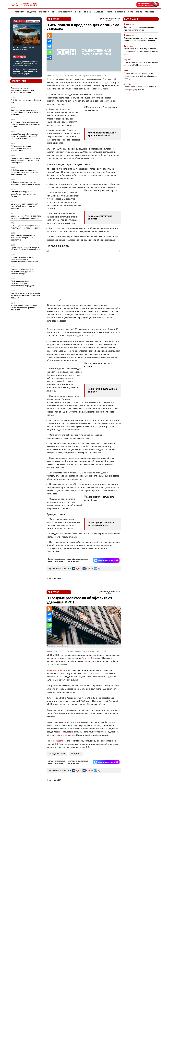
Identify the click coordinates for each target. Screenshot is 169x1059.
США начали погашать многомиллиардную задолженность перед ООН (23, 283)
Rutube (89, 569)
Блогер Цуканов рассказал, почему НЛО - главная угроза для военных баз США (25, 63)
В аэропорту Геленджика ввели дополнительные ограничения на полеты (25, 124)
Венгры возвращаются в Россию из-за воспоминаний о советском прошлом (25, 295)
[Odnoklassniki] (49, 35)
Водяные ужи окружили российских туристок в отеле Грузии (23, 194)
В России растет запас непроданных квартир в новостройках (21, 148)
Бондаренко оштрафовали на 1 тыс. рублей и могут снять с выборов (24, 206)
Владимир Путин (55, 670)
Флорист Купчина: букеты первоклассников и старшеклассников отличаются (24, 259)
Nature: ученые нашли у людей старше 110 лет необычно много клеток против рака (141, 51)
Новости (21, 57)
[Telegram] (49, 46)
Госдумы (86, 658)
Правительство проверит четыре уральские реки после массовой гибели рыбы (25, 160)
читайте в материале (65, 735)
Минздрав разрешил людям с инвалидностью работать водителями (24, 237)
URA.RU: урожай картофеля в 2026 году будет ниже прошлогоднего (25, 227)
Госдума (76, 754)
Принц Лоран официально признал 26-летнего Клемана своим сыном (26, 248)
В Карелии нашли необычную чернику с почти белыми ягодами (25, 183)
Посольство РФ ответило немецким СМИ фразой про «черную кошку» (23, 271)
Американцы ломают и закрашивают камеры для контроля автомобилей (22, 90)
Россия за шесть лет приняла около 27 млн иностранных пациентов (24, 307)
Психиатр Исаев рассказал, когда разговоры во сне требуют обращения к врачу (140, 76)
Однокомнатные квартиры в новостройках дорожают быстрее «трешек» (26, 112)
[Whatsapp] (49, 52)
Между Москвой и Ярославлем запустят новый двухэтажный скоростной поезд (24, 136)
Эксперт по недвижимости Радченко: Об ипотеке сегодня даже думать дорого (25, 71)
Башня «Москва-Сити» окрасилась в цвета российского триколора (26, 217)
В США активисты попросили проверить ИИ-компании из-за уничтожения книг (24, 172)
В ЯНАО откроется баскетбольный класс (26, 101)
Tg (99, 569)
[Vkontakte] (49, 41)
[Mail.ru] (49, 57)
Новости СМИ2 (54, 578)
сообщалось (59, 741)
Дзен (78, 569)
